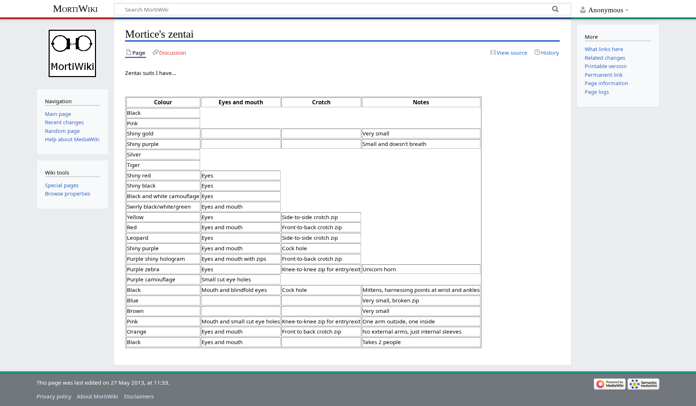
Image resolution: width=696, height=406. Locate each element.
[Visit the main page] (72, 53)
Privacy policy (54, 396)
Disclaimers (139, 396)
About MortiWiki (97, 396)
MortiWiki (75, 8)
